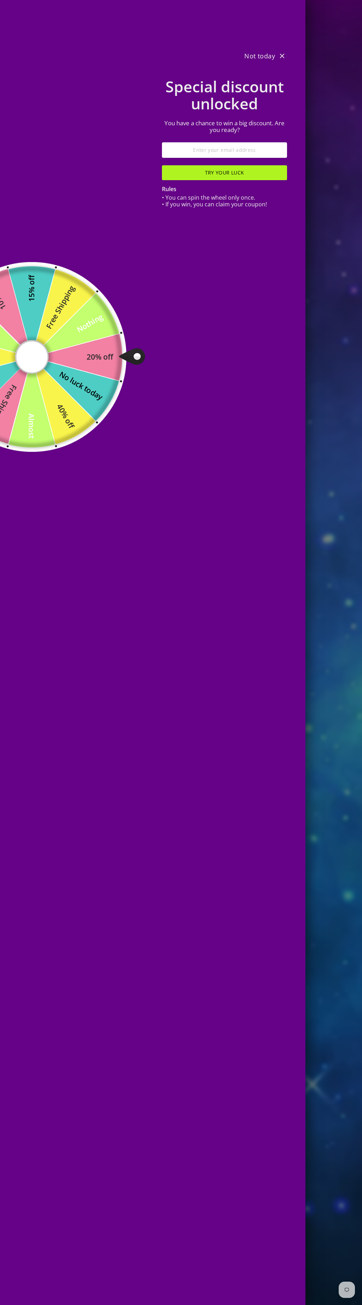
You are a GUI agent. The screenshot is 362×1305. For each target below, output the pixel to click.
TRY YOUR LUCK (224, 172)
